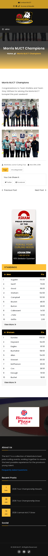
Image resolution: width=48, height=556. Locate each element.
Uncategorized (16, 170)
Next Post (39, 190)
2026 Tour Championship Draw (26, 500)
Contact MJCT (25, 2)
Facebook (21, 182)
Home (10, 53)
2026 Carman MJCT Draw (23, 512)
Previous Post (10, 190)
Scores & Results (27, 6)
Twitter (9, 182)
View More (9, 324)
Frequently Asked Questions (14, 470)
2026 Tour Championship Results (27, 489)
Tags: (5, 170)
